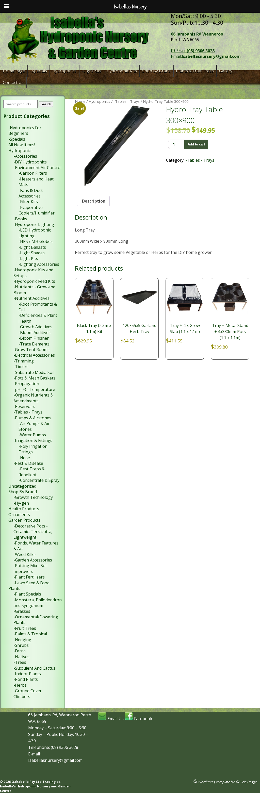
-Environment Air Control (37, 167)
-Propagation (26, 383)
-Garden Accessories (32, 560)
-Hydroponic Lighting (33, 224)
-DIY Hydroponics (30, 162)
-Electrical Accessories (34, 355)
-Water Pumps (32, 435)
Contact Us (13, 82)
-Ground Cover (27, 690)
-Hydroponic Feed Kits (34, 281)
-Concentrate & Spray (39, 480)
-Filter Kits (28, 201)
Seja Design (248, 782)
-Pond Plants (25, 679)
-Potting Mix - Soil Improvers (30, 568)
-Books (20, 219)
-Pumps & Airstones (32, 418)
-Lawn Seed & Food (31, 583)
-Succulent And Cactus (34, 668)
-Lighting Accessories (39, 264)
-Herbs (20, 685)
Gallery (225, 71)
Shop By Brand (156, 71)
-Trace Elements (34, 344)
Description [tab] (93, 201)
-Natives (21, 656)
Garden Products (24, 520)
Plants (14, 588)
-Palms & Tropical (30, 634)
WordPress (206, 782)
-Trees (19, 662)
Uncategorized (22, 486)
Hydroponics (64, 71)
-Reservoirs (24, 406)
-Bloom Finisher (34, 338)
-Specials (38, 71)
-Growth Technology (33, 497)
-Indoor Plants (27, 673)
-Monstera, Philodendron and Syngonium (37, 602)
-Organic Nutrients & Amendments (33, 397)
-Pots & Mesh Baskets (34, 378)
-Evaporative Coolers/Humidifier (37, 210)
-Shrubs (21, 645)
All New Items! (21, 144)
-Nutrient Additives (31, 298)
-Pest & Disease (28, 463)
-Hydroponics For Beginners (24, 130)
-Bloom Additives (35, 332)
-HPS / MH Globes (36, 241)
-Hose (24, 457)
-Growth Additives (35, 326)
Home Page (14, 71)
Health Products (23, 508)
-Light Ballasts (32, 247)
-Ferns (19, 651)
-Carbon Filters (33, 173)
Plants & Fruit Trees (195, 71)
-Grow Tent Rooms (31, 349)
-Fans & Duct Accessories (31, 193)
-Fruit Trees (24, 628)
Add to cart (196, 144)
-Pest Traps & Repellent (32, 471)
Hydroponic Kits (122, 71)
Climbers (21, 696)
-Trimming (23, 361)
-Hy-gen (21, 503)
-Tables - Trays (126, 101)
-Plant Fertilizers (29, 577)
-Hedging (22, 639)
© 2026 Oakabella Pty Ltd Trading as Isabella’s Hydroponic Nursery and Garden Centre (35, 786)
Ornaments (19, 514)
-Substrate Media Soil (33, 372)
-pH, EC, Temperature (34, 389)
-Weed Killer (24, 554)
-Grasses (21, 611)
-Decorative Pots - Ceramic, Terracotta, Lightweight (32, 531)
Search (46, 104)
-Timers (20, 366)
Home (80, 101)
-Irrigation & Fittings (32, 440)
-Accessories (25, 156)
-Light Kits (91, 71)
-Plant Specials (27, 594)
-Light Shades (32, 253)
